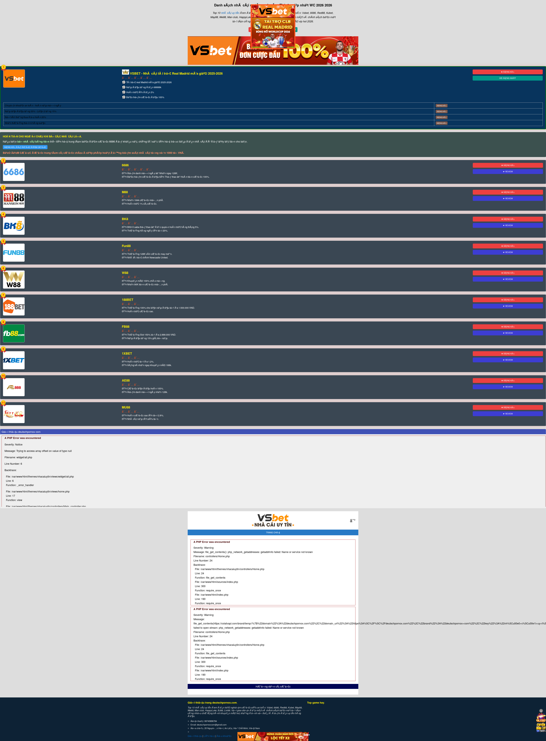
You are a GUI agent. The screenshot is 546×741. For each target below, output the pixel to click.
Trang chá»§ (273, 532)
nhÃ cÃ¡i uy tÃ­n (230, 13)
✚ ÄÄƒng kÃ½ (507, 71)
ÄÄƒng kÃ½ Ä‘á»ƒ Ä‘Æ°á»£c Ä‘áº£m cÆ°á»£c (25, 147)
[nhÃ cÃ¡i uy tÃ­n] (273, 520)
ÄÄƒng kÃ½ (442, 105)
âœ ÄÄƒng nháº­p (507, 78)
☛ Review (508, 171)
